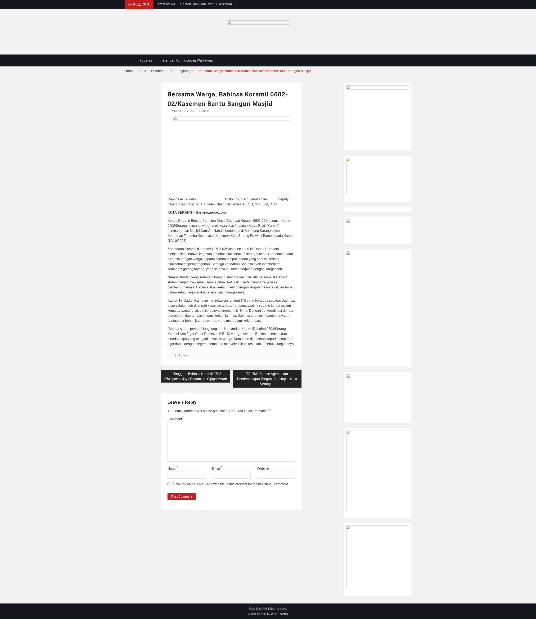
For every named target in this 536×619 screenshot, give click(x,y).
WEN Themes (279, 613)
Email (216, 468)
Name (172, 468)
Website (263, 468)
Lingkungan (181, 355)
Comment (175, 419)
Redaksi (145, 60)
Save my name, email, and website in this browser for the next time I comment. (231, 484)
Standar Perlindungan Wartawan (187, 60)
